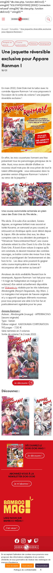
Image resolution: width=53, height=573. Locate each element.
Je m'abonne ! (21, 483)
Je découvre (21, 383)
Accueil (5, 28)
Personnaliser (42, 565)
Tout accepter (12, 565)
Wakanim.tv (11, 287)
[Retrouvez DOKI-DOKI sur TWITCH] (36, 541)
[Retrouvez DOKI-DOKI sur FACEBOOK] (17, 541)
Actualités (14, 28)
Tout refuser (27, 565)
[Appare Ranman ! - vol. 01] (17, 416)
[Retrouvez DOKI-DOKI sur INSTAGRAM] (23, 541)
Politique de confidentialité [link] (25, 569)
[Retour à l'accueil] (20, 19)
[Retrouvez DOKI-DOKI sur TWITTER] (30, 541)
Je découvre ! (34, 455)
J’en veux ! (11, 528)
